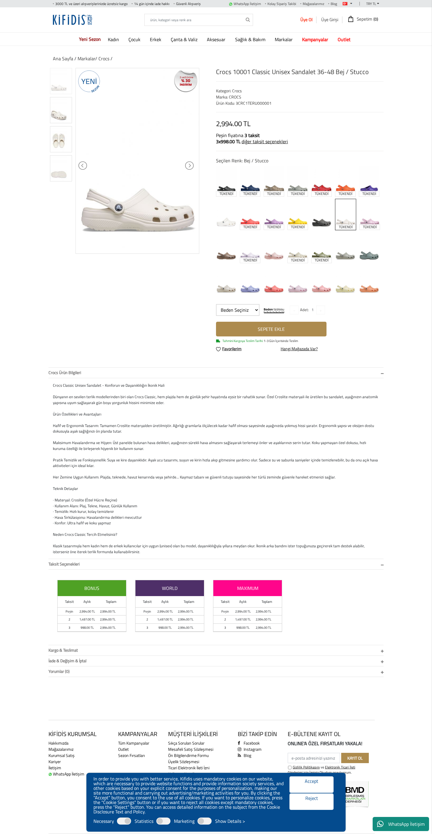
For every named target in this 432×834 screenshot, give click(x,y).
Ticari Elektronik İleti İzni (189, 768)
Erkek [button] (156, 39)
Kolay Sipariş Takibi (281, 3)
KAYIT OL (355, 758)
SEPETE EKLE (271, 329)
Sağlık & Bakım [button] (251, 39)
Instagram (252, 749)
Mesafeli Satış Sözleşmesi (190, 749)
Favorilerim (232, 349)
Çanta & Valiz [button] (185, 39)
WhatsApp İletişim (406, 824)
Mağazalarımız (313, 3)
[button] (316, 39)
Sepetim (367, 19)
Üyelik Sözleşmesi (183, 761)
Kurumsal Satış (61, 755)
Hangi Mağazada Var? (299, 349)
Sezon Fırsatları (131, 755)
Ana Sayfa (63, 58)
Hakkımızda (58, 743)
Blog (334, 3)
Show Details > (230, 821)
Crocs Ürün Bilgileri (64, 372)
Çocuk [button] (135, 39)
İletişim (54, 768)
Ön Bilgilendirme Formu (188, 755)
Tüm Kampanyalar (133, 743)
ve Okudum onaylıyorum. (321, 770)
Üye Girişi (329, 19)
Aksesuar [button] (217, 39)
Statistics (144, 821)
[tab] (216, 372)
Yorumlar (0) (59, 671)
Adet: (304, 310)
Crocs (104, 58)
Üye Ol (306, 19)
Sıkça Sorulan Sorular (186, 743)
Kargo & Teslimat (63, 650)
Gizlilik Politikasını (306, 767)
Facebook (251, 743)
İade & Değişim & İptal (67, 661)
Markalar (86, 58)
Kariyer (54, 761)
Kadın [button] (114, 39)
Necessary (103, 821)
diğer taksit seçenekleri (265, 141)
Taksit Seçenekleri (64, 564)
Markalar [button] (284, 39)
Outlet (123, 749)
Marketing (184, 821)
